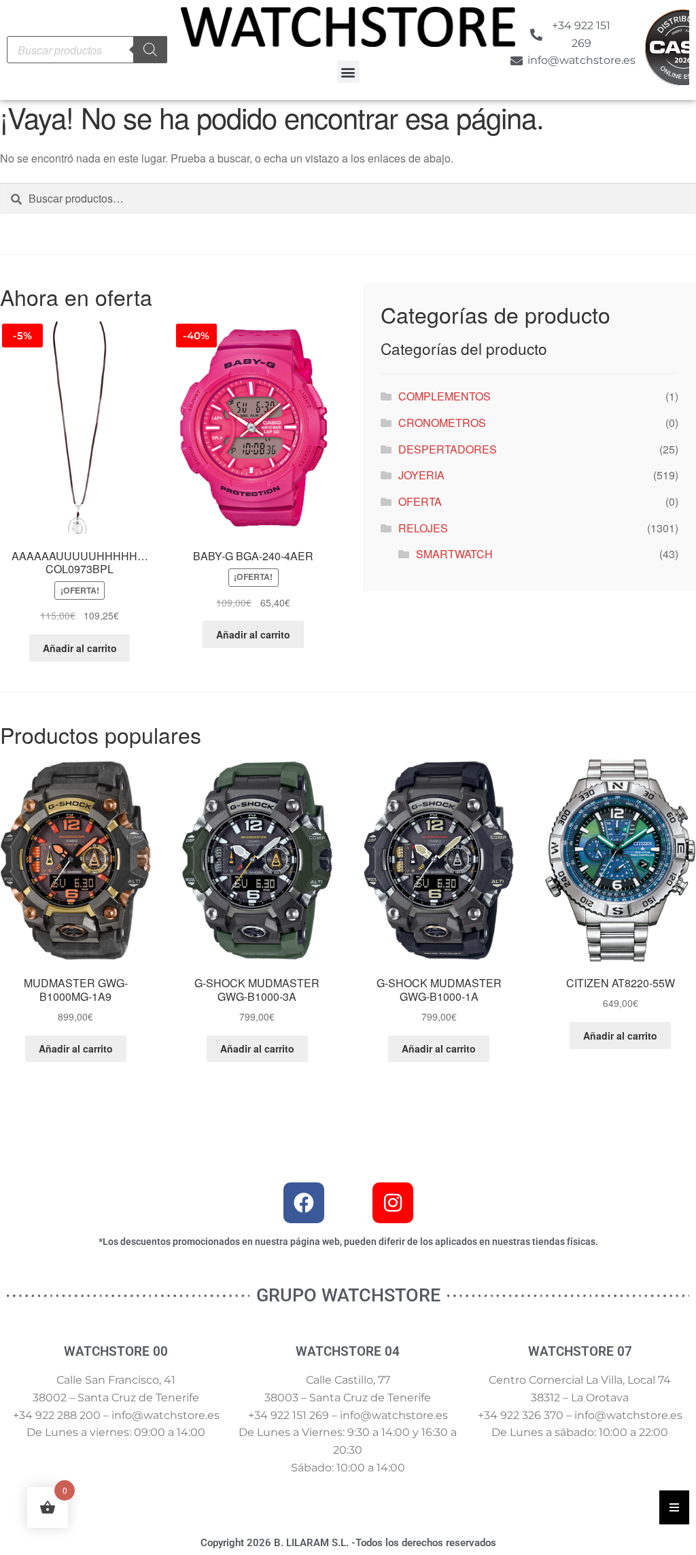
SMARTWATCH (454, 554)
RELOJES (423, 528)
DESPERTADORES (447, 449)
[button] (348, 72)
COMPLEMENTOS (444, 396)
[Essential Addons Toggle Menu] (674, 1507)
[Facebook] (303, 1202)
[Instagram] (392, 1202)
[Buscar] (150, 49)
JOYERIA (421, 475)
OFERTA (420, 501)
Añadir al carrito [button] (80, 648)
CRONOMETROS (442, 422)
